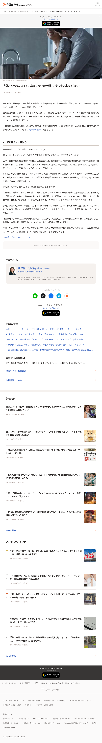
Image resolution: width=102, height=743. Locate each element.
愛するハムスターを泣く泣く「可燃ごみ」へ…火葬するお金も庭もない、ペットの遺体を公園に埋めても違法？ (44, 433)
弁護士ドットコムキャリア (61, 718)
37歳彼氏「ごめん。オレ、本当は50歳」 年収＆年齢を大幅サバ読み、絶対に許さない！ (45, 344)
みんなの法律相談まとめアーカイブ (76, 723)
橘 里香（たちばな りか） (34, 268)
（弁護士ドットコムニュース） (17, 237)
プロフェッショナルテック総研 (84, 718)
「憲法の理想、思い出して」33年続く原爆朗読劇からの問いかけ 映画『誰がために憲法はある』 (50, 349)
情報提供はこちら (14, 380)
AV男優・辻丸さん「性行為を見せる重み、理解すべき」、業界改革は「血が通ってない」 (46, 334)
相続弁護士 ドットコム (10, 723)
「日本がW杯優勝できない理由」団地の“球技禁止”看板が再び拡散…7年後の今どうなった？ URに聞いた (43, 452)
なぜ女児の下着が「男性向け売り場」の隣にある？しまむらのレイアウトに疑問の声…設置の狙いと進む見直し (46, 553)
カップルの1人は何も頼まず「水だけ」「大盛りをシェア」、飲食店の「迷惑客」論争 (44, 339)
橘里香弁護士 (35, 129)
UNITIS (94, 723)
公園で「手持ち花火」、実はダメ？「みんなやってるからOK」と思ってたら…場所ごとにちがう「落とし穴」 (43, 495)
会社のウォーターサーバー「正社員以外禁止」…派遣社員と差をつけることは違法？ (44, 329)
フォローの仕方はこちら (51, 19)
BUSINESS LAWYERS (41, 718)
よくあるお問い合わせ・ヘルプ (13, 700)
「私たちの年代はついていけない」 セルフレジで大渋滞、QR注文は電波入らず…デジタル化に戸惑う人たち (43, 476)
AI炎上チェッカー (9, 727)
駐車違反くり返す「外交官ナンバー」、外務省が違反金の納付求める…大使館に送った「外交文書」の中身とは (46, 620)
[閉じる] (99, 16)
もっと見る (11, 530)
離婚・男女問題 (25, 11)
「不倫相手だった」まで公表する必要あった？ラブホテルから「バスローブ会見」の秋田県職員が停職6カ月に (45, 577)
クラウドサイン (24, 718)
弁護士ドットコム (10, 11)
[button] (66, 295)
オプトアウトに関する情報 (44, 705)
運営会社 (28, 705)
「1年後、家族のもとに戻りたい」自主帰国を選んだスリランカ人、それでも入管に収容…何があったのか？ (43, 513)
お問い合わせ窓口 (34, 700)
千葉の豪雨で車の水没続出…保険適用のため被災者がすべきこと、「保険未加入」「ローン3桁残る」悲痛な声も (45, 639)
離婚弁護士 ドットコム (52, 723)
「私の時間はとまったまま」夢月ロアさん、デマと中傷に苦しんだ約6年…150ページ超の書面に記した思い (45, 596)
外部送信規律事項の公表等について (82, 700)
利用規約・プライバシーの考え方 (55, 700)
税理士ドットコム (9, 718)
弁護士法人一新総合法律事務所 (30, 271)
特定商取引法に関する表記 (12, 705)
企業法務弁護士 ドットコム (31, 723)
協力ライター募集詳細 (16, 371)
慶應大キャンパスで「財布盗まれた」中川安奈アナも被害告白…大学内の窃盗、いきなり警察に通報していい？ (44, 408)
